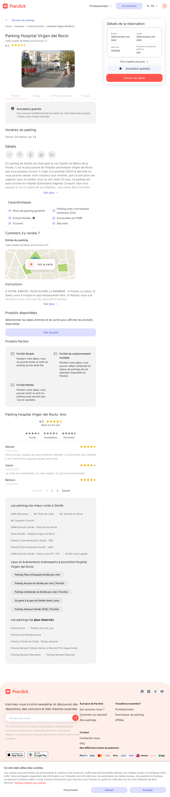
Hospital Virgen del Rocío (60, 26)
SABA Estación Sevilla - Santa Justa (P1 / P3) (35, 553)
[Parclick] (14, 6)
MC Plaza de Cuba (44, 513)
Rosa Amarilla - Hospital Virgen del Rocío (33, 533)
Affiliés (119, 720)
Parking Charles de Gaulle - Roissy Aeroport (35, 641)
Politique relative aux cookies (30, 782)
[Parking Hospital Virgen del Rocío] (48, 69)
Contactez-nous (90, 738)
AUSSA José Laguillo (76, 553)
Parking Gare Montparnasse (26, 634)
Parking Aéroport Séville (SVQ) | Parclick (37, 609)
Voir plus (48, 192)
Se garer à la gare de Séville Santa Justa (37, 600)
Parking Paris (18, 628)
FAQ (82, 743)
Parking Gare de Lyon (43, 628)
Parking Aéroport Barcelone (26, 654)
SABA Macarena (20, 513)
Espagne (19, 26)
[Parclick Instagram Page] (142, 691)
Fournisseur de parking (129, 714)
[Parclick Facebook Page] (155, 691)
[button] (33, 218)
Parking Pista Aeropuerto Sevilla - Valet (32, 547)
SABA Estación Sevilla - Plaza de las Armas (34, 527)
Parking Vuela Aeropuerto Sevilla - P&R (32, 540)
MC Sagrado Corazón (23, 520)
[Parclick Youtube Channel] (162, 691)
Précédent (37, 490)
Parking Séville (36, 26)
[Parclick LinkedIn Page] (148, 691)
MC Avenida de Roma (71, 513)
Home (8, 26)
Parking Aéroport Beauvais (60, 654)
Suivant (66, 490)
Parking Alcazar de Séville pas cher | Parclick (39, 583)
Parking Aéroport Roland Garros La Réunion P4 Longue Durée (44, 648)
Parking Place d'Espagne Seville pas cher (37, 574)
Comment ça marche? (93, 714)
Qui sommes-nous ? (92, 709)
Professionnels (124, 709)
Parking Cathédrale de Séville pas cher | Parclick (41, 591)
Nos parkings (88, 720)
